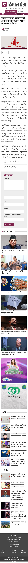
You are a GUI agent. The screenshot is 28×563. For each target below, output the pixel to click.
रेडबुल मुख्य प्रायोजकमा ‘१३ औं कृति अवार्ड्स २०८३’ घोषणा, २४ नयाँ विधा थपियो (18, 444)
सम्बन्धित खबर (7, 231)
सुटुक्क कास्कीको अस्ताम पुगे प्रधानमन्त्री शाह (18, 523)
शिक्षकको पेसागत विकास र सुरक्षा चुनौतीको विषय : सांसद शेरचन (13, 272)
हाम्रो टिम (9, 558)
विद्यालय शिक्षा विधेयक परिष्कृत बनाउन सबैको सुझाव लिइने (17, 505)
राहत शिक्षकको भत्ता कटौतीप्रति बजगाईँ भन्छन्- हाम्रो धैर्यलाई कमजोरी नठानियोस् (13, 354)
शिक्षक (13, 166)
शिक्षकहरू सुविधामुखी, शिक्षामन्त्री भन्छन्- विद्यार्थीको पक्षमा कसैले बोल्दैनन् (13, 333)
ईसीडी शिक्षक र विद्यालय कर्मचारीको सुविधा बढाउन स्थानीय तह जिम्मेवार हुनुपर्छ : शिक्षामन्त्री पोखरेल (18, 515)
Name (5, 194)
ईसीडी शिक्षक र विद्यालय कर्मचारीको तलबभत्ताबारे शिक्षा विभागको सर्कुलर (17, 485)
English (24, 14)
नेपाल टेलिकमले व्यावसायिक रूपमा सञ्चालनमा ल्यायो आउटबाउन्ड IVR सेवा (18, 453)
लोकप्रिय (4, 470)
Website (6, 209)
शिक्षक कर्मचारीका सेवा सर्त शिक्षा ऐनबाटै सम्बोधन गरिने (13, 251)
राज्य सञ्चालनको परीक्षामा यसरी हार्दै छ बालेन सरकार (18, 417)
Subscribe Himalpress (11, 11)
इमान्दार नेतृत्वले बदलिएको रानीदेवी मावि (11, 292)
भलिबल (6, 166)
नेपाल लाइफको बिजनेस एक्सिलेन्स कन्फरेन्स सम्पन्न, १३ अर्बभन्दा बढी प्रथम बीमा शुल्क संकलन (18, 462)
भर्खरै (19, 14)
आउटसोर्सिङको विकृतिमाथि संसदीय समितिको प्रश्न (18, 426)
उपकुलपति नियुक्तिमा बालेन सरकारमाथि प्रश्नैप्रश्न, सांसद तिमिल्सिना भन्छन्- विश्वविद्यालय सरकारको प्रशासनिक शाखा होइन (18, 495)
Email (5, 201)
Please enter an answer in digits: (12, 214)
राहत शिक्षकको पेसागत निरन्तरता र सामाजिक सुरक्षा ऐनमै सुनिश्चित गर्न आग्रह (13, 312)
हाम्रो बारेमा (16, 558)
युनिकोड (21, 11)
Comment (6, 178)
